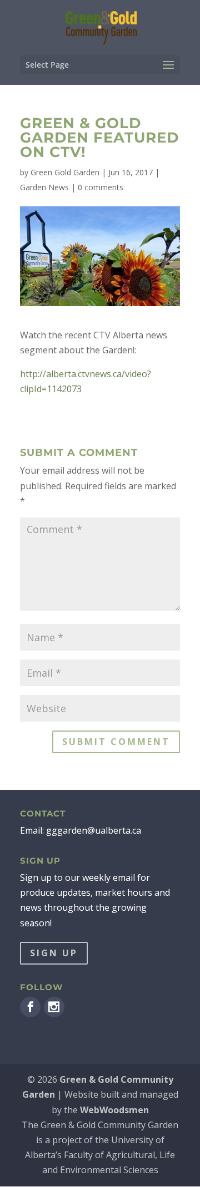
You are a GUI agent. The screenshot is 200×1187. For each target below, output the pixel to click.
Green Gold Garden (65, 172)
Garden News (44, 187)
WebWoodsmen (114, 1110)
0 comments (100, 187)
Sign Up (54, 953)
